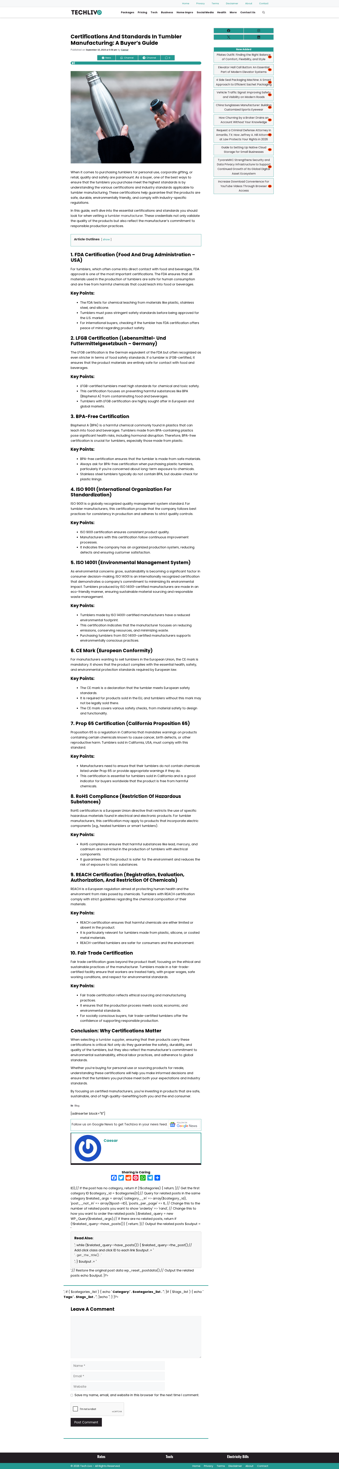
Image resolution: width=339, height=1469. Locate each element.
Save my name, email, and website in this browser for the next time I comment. (137, 1395)
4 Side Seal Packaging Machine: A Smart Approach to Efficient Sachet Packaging (244, 82)
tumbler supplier (111, 1039)
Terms (215, 3)
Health (221, 12)
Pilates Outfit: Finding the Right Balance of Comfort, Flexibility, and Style (244, 57)
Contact (263, 3)
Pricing (142, 12)
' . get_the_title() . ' (88, 1255)
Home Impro (185, 12)
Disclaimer (232, 3)
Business (167, 12)
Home (185, 3)
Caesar (125, 50)
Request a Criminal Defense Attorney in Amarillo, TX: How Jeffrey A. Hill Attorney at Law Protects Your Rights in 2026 (243, 134)
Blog (77, 1105)
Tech (154, 12)
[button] (263, 12)
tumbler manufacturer (125, 215)
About (248, 3)
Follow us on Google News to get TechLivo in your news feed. (119, 1124)
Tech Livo (86, 1466)
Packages (127, 12)
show (106, 239)
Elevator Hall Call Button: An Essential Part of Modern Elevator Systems (243, 69)
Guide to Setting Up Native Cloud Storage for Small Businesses (243, 149)
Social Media (205, 12)
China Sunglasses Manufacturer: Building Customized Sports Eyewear (243, 107)
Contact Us (247, 12)
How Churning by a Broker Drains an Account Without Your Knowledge (244, 120)
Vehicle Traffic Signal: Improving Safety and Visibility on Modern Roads (244, 94)
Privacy (200, 3)
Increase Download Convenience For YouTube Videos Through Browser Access (243, 186)
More (233, 12)
